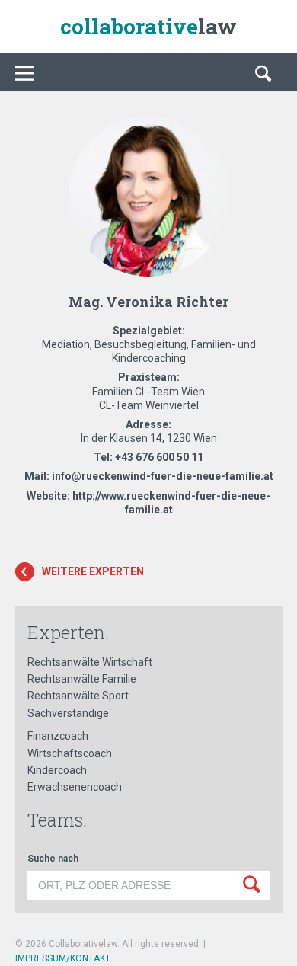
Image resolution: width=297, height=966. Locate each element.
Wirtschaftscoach (69, 753)
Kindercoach (57, 770)
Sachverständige (68, 713)
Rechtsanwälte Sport (78, 695)
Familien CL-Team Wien (148, 391)
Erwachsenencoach (74, 787)
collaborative (148, 26)
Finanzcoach (57, 736)
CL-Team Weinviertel (149, 405)
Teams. (57, 820)
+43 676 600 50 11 (159, 457)
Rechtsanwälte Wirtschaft (89, 662)
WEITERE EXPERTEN (93, 571)
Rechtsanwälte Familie (81, 679)
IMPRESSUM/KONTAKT (62, 958)
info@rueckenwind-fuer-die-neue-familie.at (162, 476)
